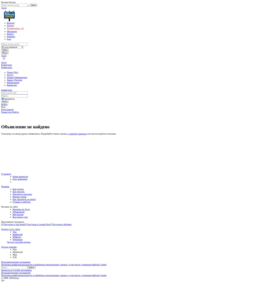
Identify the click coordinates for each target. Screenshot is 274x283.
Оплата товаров (9, 247)
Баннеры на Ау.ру (21, 209)
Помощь (5, 186)
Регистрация (7, 109)
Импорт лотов (19, 197)
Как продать (19, 191)
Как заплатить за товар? (24, 199)
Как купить (18, 189)
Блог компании (20, 179)
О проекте (6, 174)
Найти (4, 50)
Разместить (6, 65)
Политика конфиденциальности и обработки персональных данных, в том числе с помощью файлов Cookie (53, 264)
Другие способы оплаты (19, 242)
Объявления (18, 212)
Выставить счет (20, 217)
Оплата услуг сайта (10, 229)
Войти (4, 104)
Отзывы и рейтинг (22, 202)
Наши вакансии (20, 176)
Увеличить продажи (22, 194)
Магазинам (18, 214)
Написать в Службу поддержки (16, 270)
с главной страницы (77, 134)
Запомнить (9, 99)
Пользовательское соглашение (16, 262)
